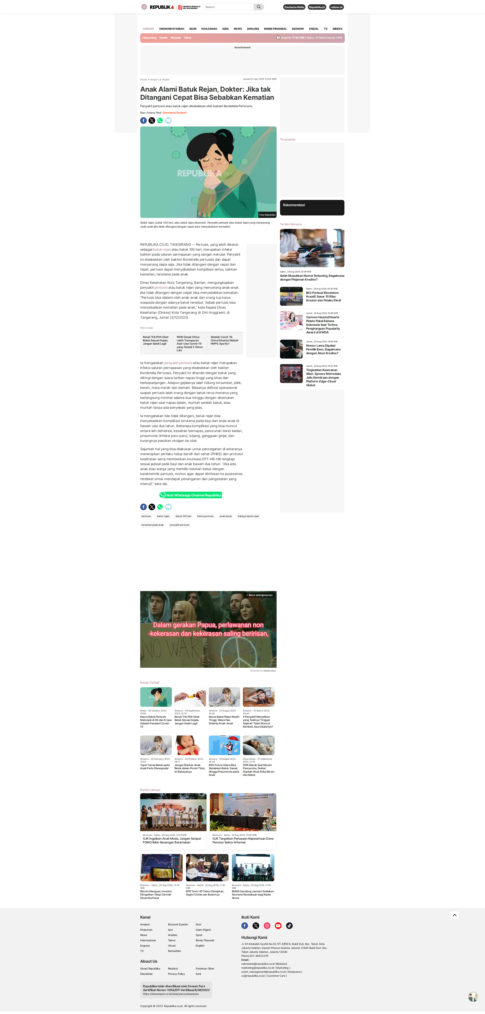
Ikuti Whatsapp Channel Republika (194, 495)
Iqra (170, 929)
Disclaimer (146, 973)
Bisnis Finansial (275, 28)
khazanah (209, 28)
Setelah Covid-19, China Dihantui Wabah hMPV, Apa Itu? (225, 340)
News (143, 935)
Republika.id (317, 7)
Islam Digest (203, 929)
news (238, 28)
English (200, 945)
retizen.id (337, 7)
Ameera (154, 79)
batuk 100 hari (183, 516)
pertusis (161, 287)
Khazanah (146, 929)
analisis (253, 28)
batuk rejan (162, 249)
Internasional (148, 940)
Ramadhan (174, 950)
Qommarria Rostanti (174, 112)
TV (326, 28)
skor (192, 28)
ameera (148, 28)
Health (164, 37)
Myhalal (176, 37)
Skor (198, 924)
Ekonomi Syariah (171, 28)
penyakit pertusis (178, 363)
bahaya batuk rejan (248, 516)
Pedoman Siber (205, 968)
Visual (171, 945)
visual (314, 28)
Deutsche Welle (294, 7)
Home (143, 79)
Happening (149, 37)
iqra (225, 28)
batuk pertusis (205, 516)
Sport (199, 935)
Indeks (337, 28)
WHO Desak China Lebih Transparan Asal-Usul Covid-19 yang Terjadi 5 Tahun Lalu (190, 343)
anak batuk (226, 516)
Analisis (172, 935)
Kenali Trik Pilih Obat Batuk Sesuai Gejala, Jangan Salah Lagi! (155, 340)
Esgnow (145, 945)
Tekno (188, 37)
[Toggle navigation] (144, 7)
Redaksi (173, 968)
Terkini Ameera (291, 224)
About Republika (150, 968)
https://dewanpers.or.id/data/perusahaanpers (171, 993)
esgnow (298, 28)
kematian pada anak (153, 524)
